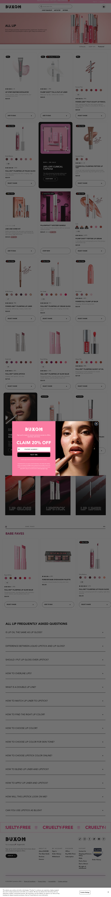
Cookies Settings (84, 892)
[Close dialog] (96, 423)
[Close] (108, 892)
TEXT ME (34, 455)
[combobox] (20, 449)
